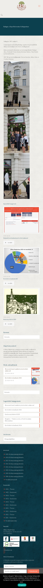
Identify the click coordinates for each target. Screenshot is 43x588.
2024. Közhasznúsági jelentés (15, 457)
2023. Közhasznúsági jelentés (14, 461)
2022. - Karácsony (11, 511)
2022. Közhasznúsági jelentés (14, 464)
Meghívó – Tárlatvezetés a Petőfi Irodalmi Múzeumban (18, 420)
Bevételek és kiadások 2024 (13, 425)
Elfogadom (22, 585)
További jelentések (11, 480)
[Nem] (41, 581)
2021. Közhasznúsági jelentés (14, 467)
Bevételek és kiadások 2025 (10, 279)
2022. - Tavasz (10, 514)
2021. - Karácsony (11, 518)
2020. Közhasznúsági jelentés (15, 470)
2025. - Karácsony (11, 492)
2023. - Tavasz (10, 508)
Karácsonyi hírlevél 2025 (9, 319)
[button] (21, 550)
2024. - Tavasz (10, 495)
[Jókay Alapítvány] (21, 6)
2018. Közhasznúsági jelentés (14, 476)
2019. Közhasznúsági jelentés (14, 473)
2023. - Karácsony (11, 505)
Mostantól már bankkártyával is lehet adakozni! (15, 238)
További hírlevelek (11, 521)
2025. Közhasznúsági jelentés (14, 454)
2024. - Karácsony (11, 499)
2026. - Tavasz (10, 489)
